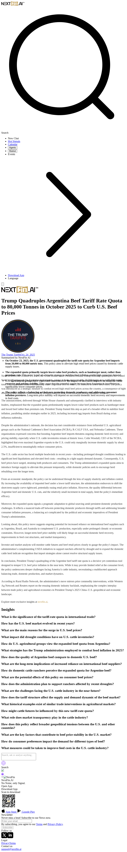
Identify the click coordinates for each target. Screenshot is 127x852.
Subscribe (7, 827)
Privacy (5, 843)
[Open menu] (2, 284)
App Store (11, 811)
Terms (39, 824)
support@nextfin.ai (11, 849)
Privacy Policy (55, 824)
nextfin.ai (42, 601)
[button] (67, 278)
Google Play (28, 811)
